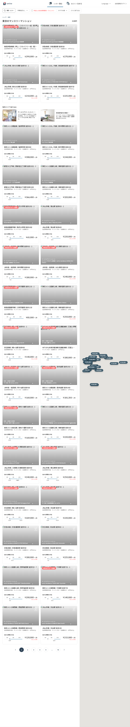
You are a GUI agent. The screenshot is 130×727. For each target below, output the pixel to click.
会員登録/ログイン (121, 3)
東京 (9, 17)
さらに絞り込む (75, 10)
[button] (108, 358)
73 (58, 650)
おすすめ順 (61, 10)
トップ (4, 17)
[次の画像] (36, 34)
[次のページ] (64, 650)
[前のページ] (15, 650)
